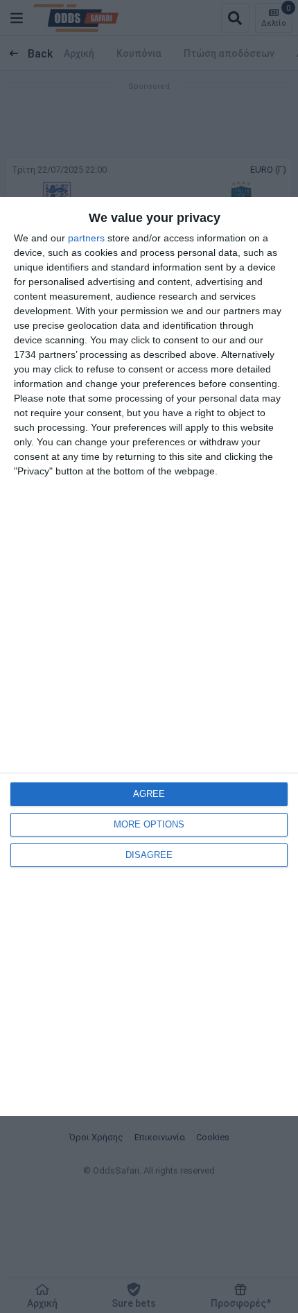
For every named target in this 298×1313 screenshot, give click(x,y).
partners (86, 238)
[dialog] (149, 656)
